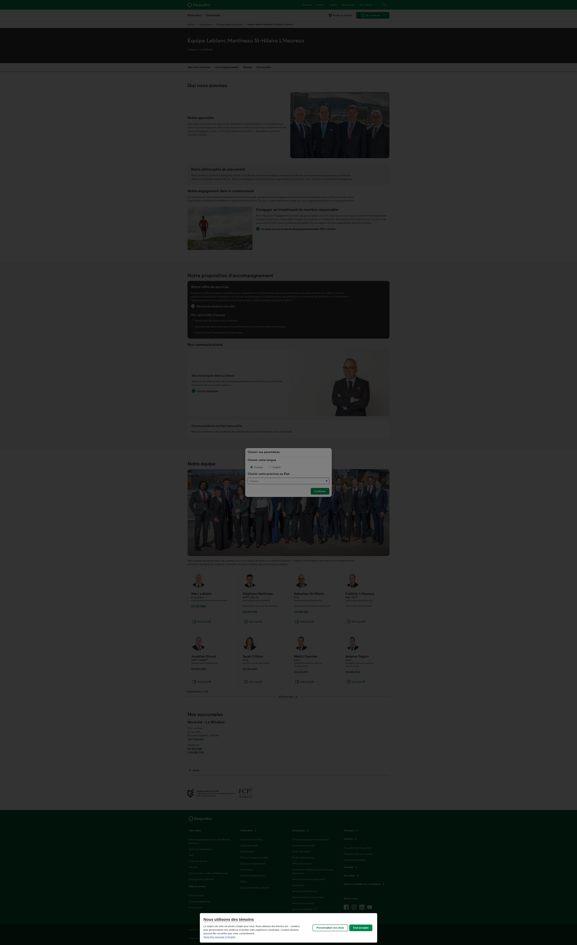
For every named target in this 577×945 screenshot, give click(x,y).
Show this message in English (219, 937)
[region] (288, 928)
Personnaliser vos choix (330, 928)
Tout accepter (361, 928)
